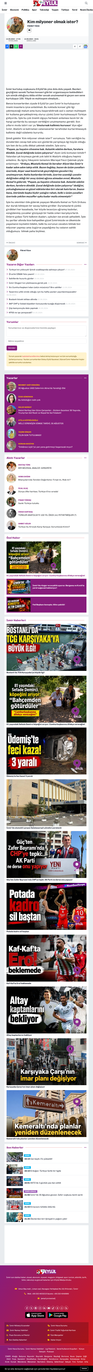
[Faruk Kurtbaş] (11, 513)
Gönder (12, 348)
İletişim (42, 1352)
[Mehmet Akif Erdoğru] (11, 386)
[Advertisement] (47, 1244)
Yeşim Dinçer (24, 432)
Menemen (31, 1362)
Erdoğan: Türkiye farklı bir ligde (42, 1171)
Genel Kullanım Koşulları (67, 1349)
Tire (74, 1362)
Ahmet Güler (24, 524)
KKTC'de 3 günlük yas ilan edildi (42, 1183)
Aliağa (14, 1356)
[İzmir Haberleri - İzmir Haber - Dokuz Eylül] (45, 3)
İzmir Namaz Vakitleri (19, 1330)
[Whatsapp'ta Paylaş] (16, 46)
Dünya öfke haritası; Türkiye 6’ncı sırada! (38, 491)
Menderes (22, 1362)
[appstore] (35, 1315)
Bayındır (30, 1356)
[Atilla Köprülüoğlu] (11, 421)
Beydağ (57, 1356)
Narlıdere (41, 1362)
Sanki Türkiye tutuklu (28, 503)
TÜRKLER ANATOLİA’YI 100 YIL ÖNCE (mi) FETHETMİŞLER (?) (47, 515)
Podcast (50, 1352)
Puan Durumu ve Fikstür (19, 1335)
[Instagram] (40, 1308)
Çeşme (79, 1356)
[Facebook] (27, 1308)
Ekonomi (14, 9)
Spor (34, 9)
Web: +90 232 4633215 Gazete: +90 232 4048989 (48, 1294)
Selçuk (68, 1362)
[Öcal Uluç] (11, 490)
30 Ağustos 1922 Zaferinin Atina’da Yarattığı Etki (42, 388)
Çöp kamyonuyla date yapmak (23, 308)
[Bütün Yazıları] (85, 264)
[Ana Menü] (5, 3)
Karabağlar (43, 1359)
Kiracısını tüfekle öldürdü (39, 1207)
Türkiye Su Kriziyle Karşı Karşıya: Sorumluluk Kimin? (44, 527)
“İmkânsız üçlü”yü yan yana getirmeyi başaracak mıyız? (45, 447)
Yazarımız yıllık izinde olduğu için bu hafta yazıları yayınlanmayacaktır (43, 292)
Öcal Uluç (23, 488)
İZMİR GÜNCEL (30, 1191)
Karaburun (53, 1359)
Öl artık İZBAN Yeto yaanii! (22, 274)
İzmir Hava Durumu (59, 1325)
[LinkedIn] (44, 1308)
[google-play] (57, 1315)
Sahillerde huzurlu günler (21, 278)
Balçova (22, 1356)
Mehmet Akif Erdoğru (29, 385)
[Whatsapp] (62, 1308)
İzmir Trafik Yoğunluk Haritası (63, 1330)
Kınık (7, 1362)
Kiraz (83, 1359)
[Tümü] (85, 378)
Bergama (48, 1356)
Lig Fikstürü (50, 1349)
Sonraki (81, 243)
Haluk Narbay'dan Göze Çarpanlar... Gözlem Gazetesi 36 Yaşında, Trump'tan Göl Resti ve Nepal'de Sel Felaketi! (49, 411)
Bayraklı (39, 1356)
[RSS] (66, 1308)
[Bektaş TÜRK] (11, 466)
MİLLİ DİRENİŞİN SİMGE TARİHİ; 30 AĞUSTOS (40, 423)
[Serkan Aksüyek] (11, 445)
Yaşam (55, 9)
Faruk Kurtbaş (25, 512)
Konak (13, 1362)
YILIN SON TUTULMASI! (29, 435)
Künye (81, 1349)
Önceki (11, 243)
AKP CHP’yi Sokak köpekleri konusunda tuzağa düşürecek (37, 303)
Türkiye (65, 9)
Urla (86, 1362)
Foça (14, 1359)
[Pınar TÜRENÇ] (11, 501)
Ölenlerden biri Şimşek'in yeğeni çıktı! (45, 1219)
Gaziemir (21, 1359)
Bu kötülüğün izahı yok (29, 400)
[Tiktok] (53, 1308)
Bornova (65, 1356)
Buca (72, 1356)
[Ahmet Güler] (11, 525)
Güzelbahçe (31, 1359)
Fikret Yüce (33, 26)
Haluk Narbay (25, 407)
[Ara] (86, 3)
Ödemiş (50, 1362)
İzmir (4, 9)
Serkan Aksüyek (26, 444)
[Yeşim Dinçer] (11, 433)
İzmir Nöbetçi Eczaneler (20, 1325)
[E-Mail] (29, 30)
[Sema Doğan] (11, 478)
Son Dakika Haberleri (18, 1340)
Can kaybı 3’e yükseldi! (38, 1159)
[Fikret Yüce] (15, 25)
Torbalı (80, 1362)
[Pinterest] (36, 1308)
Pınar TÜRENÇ (24, 500)
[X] (31, 1308)
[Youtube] (49, 1308)
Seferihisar (59, 1362)
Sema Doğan (24, 477)
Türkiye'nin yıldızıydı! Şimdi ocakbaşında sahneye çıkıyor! (37, 269)
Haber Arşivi (56, 1340)
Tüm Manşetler (56, 1335)
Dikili (9, 1359)
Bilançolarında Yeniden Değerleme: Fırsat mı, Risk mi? (44, 480)
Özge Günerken (25, 397)
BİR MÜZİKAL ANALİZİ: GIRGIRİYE (35, 468)
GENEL (27, 1155)
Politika (25, 9)
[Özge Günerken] (11, 398)
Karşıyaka (64, 1359)
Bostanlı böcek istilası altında (23, 299)
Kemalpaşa (75, 1359)
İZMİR (8, 1356)
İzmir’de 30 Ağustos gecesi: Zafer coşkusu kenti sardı (53, 1195)
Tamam (84, 1368)
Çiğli (85, 1356)
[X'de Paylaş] (11, 46)
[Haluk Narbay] (11, 410)
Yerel (74, 9)
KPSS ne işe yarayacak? (21, 312)
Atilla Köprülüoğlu (28, 420)
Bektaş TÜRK (24, 465)
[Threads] (57, 1308)
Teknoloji (44, 9)
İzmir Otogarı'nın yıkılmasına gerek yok (28, 283)
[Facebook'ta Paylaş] (7, 46)
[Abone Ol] (85, 46)
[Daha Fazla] (21, 46)
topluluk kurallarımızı (31, 356)
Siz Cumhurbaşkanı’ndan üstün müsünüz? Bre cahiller (35, 287)
